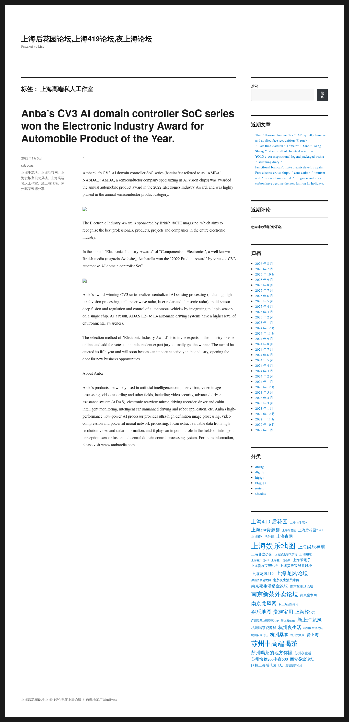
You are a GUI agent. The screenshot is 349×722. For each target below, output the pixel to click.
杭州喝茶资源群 (263, 627)
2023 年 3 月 (264, 403)
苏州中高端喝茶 (274, 643)
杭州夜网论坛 (259, 635)
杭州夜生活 (289, 627)
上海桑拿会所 (262, 554)
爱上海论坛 (49, 183)
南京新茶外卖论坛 (274, 594)
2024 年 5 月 (264, 360)
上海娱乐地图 (273, 546)
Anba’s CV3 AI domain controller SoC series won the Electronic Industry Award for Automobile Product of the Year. (127, 125)
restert (259, 488)
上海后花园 (289, 530)
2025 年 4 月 (264, 306)
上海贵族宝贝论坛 (264, 566)
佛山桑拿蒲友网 (261, 580)
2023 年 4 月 (264, 397)
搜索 (254, 86)
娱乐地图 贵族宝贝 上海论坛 (283, 611)
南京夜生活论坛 (301, 586)
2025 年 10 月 (265, 274)
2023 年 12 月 (265, 387)
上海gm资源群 (265, 529)
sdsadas (27, 165)
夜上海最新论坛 (288, 604)
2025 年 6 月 (264, 295)
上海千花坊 (29, 172)
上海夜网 (284, 536)
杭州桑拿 (279, 634)
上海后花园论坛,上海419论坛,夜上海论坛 (86, 38)
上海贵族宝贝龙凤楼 (296, 565)
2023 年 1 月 (264, 408)
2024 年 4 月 (264, 365)
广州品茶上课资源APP (265, 620)
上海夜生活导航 (262, 536)
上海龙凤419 (262, 573)
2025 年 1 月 (264, 322)
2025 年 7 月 (264, 290)
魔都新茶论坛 (293, 665)
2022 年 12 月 (265, 413)
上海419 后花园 (269, 521)
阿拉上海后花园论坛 (267, 665)
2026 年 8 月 (264, 263)
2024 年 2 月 (264, 376)
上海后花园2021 (310, 530)
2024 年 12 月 (265, 328)
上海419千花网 (299, 522)
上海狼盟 (305, 554)
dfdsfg (259, 466)
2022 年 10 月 (265, 424)
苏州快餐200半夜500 (269, 659)
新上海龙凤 (309, 619)
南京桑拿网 (308, 595)
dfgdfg (259, 472)
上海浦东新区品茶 (286, 554)
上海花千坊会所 (281, 560)
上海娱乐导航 (311, 547)
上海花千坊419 (260, 560)
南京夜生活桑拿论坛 (269, 586)
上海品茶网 (49, 172)
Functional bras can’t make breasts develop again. (289, 167)
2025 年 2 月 (264, 317)
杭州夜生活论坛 (313, 628)
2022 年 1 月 (264, 430)
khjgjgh (260, 482)
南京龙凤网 (264, 603)
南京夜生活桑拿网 (286, 580)
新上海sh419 (288, 620)
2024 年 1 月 (264, 381)
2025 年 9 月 (264, 279)
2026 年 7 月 (264, 269)
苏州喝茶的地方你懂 (272, 652)
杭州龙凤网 (297, 635)
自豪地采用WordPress (101, 699)
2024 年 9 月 (264, 338)
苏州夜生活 (303, 653)
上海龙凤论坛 (292, 573)
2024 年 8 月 (264, 344)
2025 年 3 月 (264, 312)
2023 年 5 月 (264, 392)
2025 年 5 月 (264, 301)
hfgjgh (259, 477)
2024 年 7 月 (264, 349)
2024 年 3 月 (264, 371)
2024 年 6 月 (264, 354)
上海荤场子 (302, 560)
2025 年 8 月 (264, 285)
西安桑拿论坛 (302, 659)
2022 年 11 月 (265, 419)
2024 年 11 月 (265, 333)
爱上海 (313, 634)
